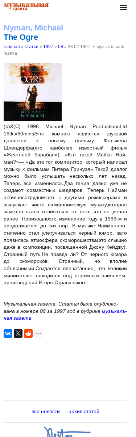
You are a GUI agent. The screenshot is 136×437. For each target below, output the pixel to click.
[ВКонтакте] (8, 333)
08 (60, 46)
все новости (46, 411)
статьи (31, 46)
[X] (18, 333)
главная (12, 46)
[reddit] (28, 333)
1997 (48, 46)
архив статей (84, 411)
